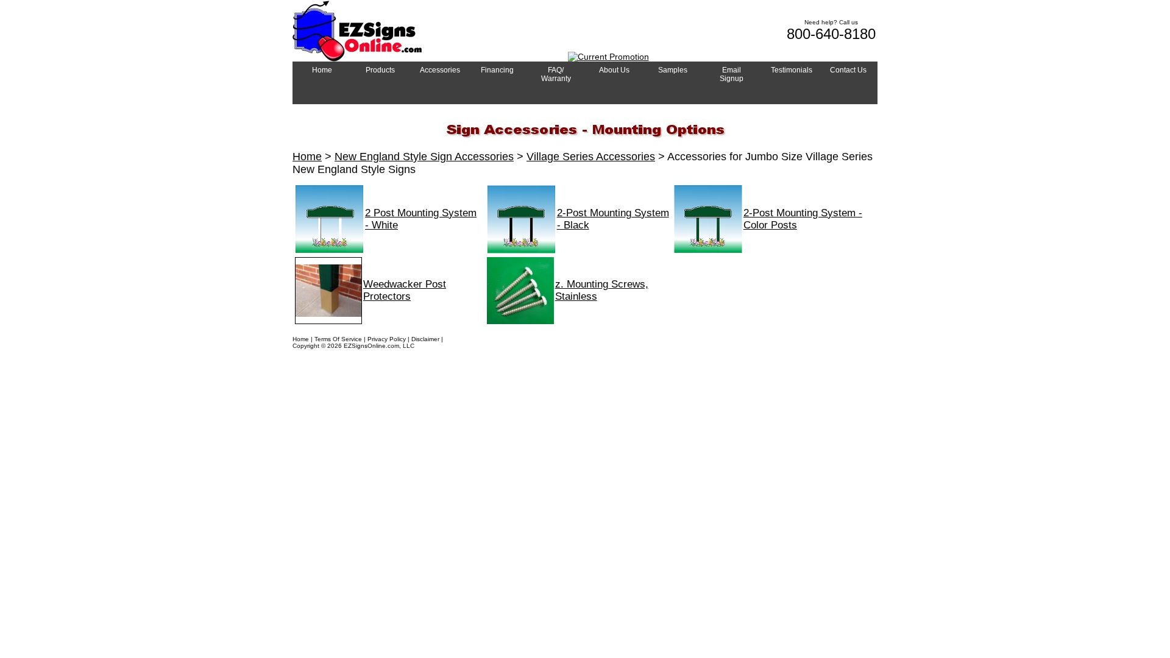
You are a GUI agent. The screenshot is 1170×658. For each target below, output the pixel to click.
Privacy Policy (386, 339)
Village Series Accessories (590, 156)
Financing (458, 339)
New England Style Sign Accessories (424, 156)
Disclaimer (425, 339)
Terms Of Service (338, 339)
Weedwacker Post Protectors (404, 290)
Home (307, 156)
